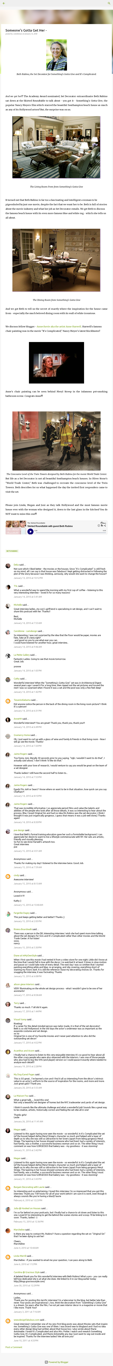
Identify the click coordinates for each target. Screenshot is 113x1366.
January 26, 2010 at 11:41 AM (28, 1121)
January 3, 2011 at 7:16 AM (27, 1312)
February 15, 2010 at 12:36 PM (29, 1221)
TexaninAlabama (22, 700)
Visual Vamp (20, 1019)
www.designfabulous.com (26, 1320)
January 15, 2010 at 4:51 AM (28, 851)
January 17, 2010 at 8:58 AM (28, 995)
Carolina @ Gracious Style (27, 1272)
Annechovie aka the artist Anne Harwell (59, 326)
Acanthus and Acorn (24, 1050)
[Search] (11, 3)
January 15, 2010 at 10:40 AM (28, 905)
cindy (16, 875)
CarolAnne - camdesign (25, 631)
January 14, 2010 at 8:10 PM (28, 796)
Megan (17, 1129)
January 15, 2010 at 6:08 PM (28, 976)
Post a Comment (14, 1347)
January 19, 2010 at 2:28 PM (28, 1066)
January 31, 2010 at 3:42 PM (28, 1150)
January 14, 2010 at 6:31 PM (28, 710)
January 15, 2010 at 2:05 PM (28, 921)
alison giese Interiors (24, 984)
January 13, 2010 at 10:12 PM (28, 578)
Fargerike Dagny (22, 913)
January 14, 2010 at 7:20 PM (28, 746)
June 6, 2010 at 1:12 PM (25, 1264)
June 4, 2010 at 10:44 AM (26, 1248)
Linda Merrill (20, 1256)
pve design (19, 830)
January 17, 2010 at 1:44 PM (28, 1011)
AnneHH (18, 719)
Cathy (17, 678)
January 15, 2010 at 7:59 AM (28, 867)
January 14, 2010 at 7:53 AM (28, 623)
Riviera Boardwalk (23, 929)
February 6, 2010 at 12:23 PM (28, 1200)
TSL (16, 586)
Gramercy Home (22, 735)
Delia (16, 564)
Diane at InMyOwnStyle (25, 955)
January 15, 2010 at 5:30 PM (28, 947)
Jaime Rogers (20, 754)
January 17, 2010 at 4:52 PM (28, 1042)
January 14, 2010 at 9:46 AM (28, 647)
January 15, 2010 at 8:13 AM (28, 883)
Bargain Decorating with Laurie (29, 1187)
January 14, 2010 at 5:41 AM (28, 597)
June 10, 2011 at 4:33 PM (26, 1340)
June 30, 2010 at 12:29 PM (27, 1285)
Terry (16, 1003)
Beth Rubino (12, 551)
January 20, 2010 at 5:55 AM (28, 1087)
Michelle (18, 605)
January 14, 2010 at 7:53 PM (28, 777)
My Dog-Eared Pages (24, 1074)
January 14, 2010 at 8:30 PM (28, 822)
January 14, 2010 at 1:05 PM (28, 670)
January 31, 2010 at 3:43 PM (28, 1179)
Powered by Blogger (58, 1362)
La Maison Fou (21, 1096)
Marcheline (19, 1229)
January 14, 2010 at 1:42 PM (28, 692)
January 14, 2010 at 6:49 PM (28, 727)
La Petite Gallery (22, 655)
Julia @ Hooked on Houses (27, 1208)
